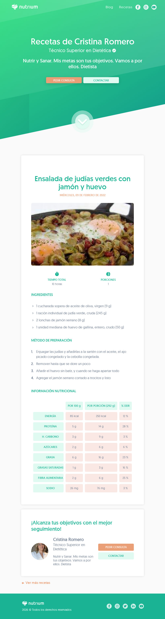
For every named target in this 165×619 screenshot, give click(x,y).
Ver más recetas (38, 582)
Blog (109, 7)
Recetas (125, 7)
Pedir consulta (64, 80)
